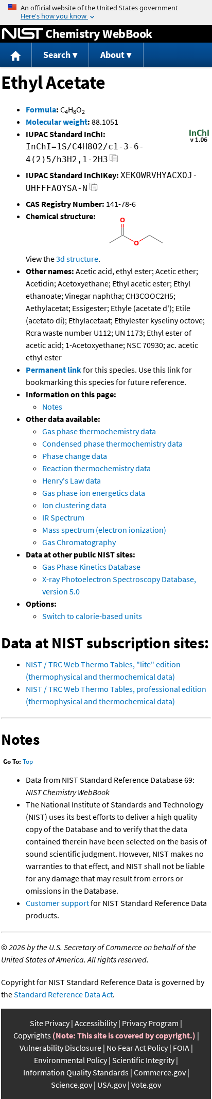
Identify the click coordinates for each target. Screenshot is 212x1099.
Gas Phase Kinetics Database (91, 567)
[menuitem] (16, 55)
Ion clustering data (74, 505)
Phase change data (74, 456)
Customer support (57, 903)
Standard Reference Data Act (63, 994)
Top (28, 761)
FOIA (181, 1048)
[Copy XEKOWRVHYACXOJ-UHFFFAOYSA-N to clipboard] (93, 190)
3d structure (77, 259)
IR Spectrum (63, 517)
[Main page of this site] (16, 55)
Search (56, 55)
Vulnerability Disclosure (60, 1048)
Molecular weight (56, 122)
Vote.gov (146, 1084)
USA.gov (111, 1084)
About (112, 55)
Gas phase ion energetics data (93, 493)
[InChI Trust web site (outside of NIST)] (199, 141)
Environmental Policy (70, 1060)
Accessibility (96, 1023)
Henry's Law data (71, 480)
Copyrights (32, 1035)
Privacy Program (150, 1023)
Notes (52, 406)
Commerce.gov (160, 1072)
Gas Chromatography (79, 542)
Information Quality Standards (76, 1072)
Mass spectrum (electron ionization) (104, 530)
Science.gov (71, 1084)
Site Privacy (49, 1023)
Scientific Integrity (143, 1060)
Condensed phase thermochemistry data (112, 443)
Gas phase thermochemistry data (99, 431)
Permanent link (53, 369)
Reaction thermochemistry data (96, 468)
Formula (41, 109)
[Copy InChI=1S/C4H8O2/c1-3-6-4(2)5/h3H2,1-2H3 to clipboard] (114, 161)
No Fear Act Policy (137, 1048)
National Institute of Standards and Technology (22, 34)
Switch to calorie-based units (92, 616)
